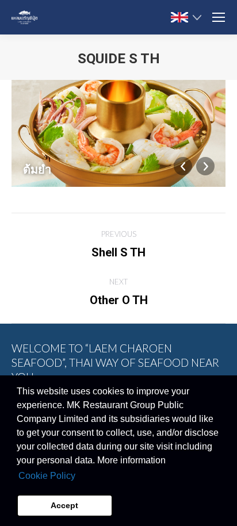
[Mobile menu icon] (218, 17)
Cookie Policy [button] (46, 476)
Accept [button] (64, 505)
